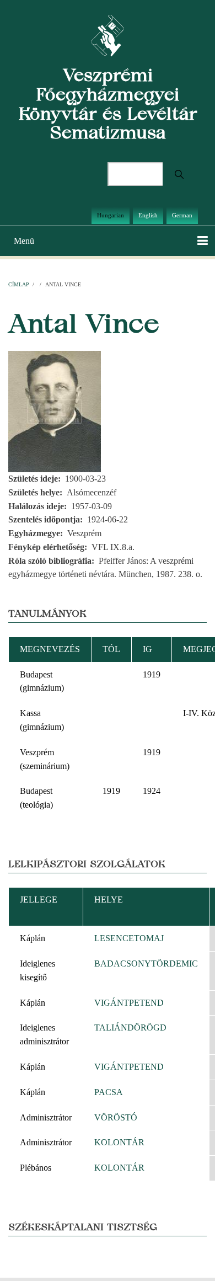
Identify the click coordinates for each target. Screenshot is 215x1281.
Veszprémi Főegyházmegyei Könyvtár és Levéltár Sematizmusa (107, 103)
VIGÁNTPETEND (129, 1002)
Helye (108, 899)
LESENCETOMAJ (129, 938)
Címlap (18, 284)
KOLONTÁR (119, 1142)
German (182, 215)
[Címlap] (108, 35)
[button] (54, 410)
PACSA (108, 1092)
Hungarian (110, 215)
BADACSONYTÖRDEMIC (146, 963)
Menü (24, 240)
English (148, 215)
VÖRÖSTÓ (115, 1117)
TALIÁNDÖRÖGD (130, 1027)
